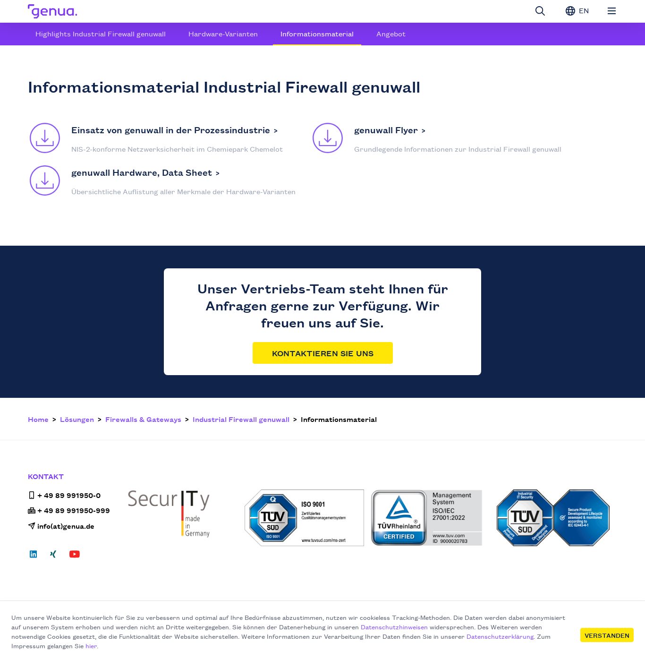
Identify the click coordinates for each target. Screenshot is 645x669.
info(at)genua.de (65, 526)
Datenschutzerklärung (500, 636)
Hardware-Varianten (223, 33)
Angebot (391, 33)
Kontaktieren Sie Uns (322, 353)
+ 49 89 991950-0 (69, 495)
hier (91, 645)
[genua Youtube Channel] (74, 557)
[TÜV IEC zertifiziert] (557, 517)
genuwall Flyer (386, 129)
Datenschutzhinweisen (394, 626)
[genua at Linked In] (36, 557)
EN (583, 10)
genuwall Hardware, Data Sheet (141, 172)
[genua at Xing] (53, 557)
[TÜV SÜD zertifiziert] (305, 517)
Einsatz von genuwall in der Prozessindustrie (170, 129)
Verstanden (607, 635)
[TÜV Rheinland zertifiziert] (431, 517)
